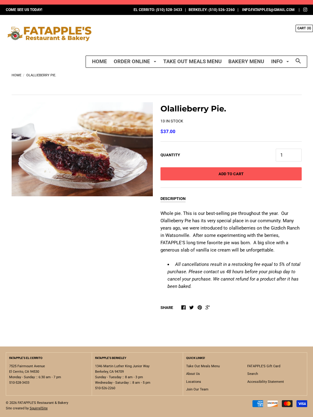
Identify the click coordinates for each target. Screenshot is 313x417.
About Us (193, 374)
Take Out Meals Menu (192, 61)
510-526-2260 (105, 388)
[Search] (298, 64)
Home (99, 61)
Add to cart (231, 174)
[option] (82, 149)
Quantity (170, 155)
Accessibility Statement (265, 382)
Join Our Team (197, 389)
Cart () (304, 28)
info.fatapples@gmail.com (268, 10)
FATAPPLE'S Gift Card (263, 366)
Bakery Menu (246, 61)
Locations (193, 382)
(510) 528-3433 (169, 10)
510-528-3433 (19, 383)
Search (252, 374)
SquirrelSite (39, 408)
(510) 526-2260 (221, 10)
